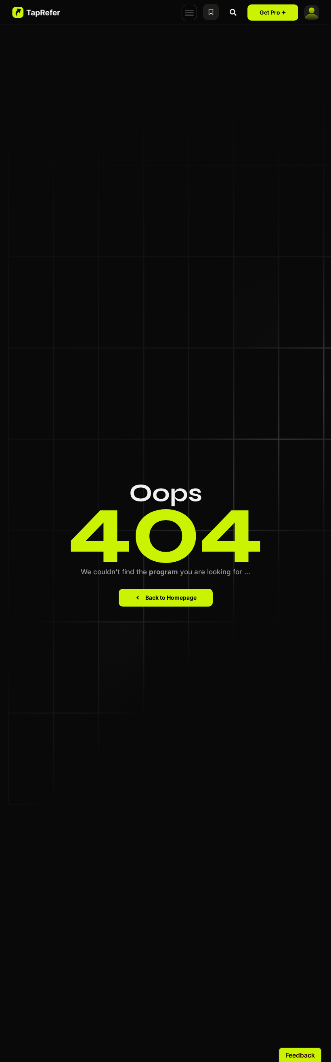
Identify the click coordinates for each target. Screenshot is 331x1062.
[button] (189, 12)
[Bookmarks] (211, 12)
